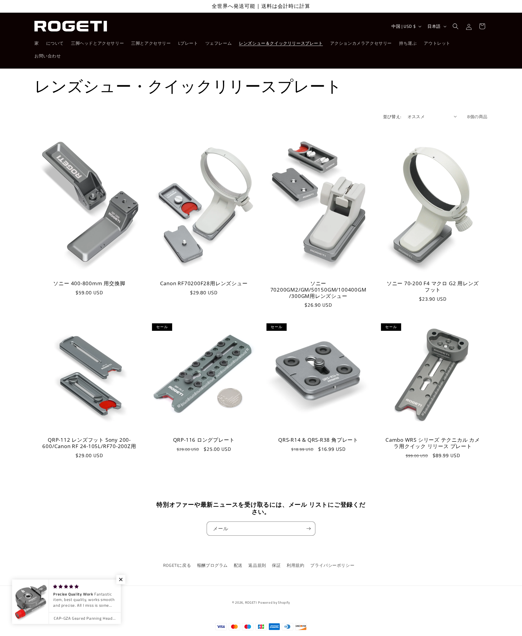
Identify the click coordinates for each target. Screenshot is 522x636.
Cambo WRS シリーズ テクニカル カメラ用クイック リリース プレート (432, 443)
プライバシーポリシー (332, 565)
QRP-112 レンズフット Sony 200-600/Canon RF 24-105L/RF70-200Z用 (89, 443)
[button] (455, 26)
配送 (238, 565)
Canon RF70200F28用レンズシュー (204, 283)
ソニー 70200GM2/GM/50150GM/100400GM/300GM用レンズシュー (318, 289)
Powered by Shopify (274, 602)
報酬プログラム (212, 565)
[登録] (308, 528)
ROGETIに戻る (177, 565)
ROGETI (251, 602)
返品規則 (257, 565)
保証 (276, 565)
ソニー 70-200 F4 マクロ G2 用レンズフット (433, 286)
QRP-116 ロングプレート (204, 440)
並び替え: (392, 116)
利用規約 (295, 565)
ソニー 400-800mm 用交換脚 (89, 283)
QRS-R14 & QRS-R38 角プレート (318, 440)
